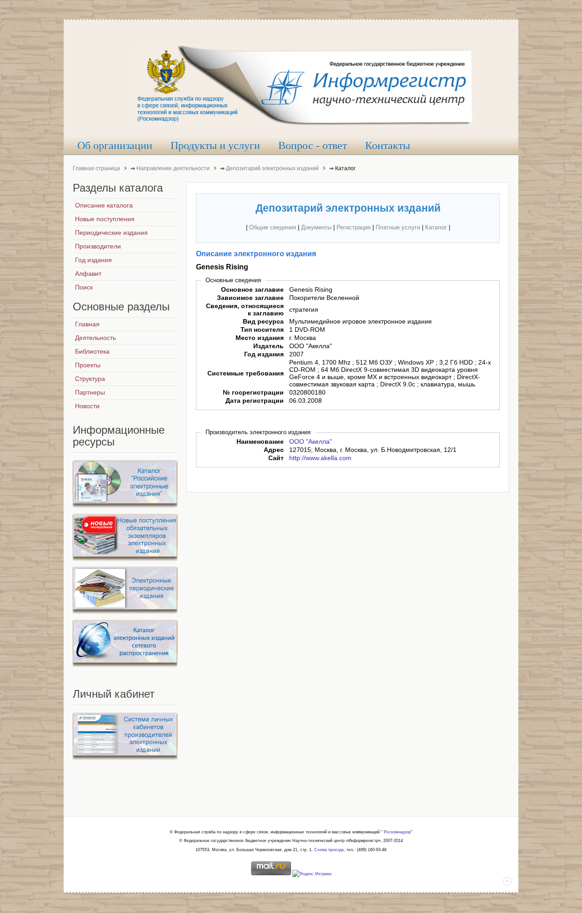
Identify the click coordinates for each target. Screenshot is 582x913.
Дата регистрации (255, 400)
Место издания (260, 337)
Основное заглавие (252, 289)
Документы (316, 227)
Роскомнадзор (397, 832)
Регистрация (353, 227)
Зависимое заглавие (250, 297)
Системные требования (245, 373)
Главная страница (96, 168)
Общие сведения (272, 227)
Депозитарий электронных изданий (272, 168)
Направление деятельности (173, 168)
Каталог (436, 227)
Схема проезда (329, 849)
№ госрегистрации (253, 392)
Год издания (264, 354)
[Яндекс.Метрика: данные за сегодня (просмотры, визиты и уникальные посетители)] (311, 874)
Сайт (276, 458)
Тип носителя (262, 329)
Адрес (274, 449)
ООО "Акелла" (310, 441)
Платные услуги (398, 227)
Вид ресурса (263, 321)
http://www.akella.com (320, 458)
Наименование (260, 441)
